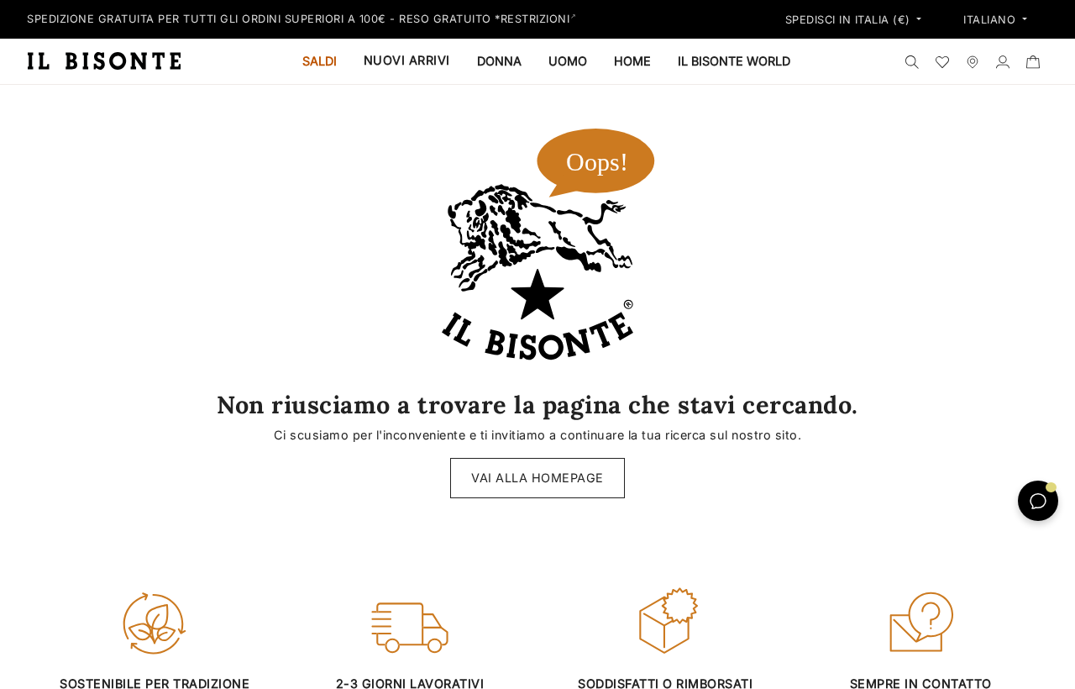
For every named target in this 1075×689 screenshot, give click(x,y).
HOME (632, 61)
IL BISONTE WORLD (734, 61)
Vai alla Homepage (537, 478)
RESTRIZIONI (535, 19)
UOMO (567, 61)
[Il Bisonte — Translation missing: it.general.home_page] (111, 60)
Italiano (991, 20)
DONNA (499, 61)
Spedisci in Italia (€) (850, 20)
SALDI (319, 61)
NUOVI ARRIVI (407, 60)
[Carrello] (1033, 61)
